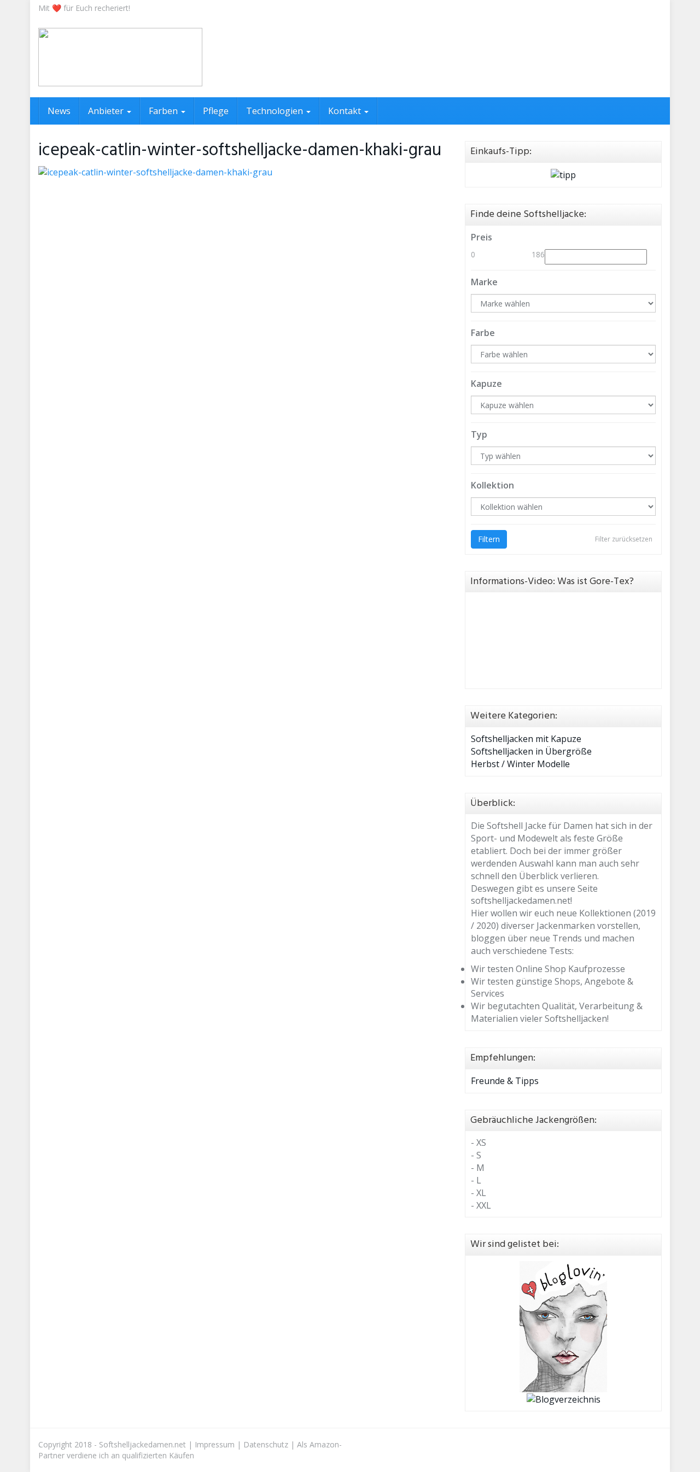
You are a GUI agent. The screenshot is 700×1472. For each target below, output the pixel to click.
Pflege (216, 111)
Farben (164, 111)
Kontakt (345, 111)
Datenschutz (265, 1444)
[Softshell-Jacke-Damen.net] (120, 57)
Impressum (215, 1444)
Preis (481, 237)
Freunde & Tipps (505, 1081)
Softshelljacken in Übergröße (531, 751)
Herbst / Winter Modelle (520, 764)
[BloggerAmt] (563, 1398)
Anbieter (107, 111)
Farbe (483, 333)
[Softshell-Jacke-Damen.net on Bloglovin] (563, 1326)
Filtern (489, 539)
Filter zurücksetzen (623, 539)
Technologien (275, 111)
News (59, 111)
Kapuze (486, 384)
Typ (479, 434)
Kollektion (492, 485)
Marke (484, 282)
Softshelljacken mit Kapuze (526, 739)
